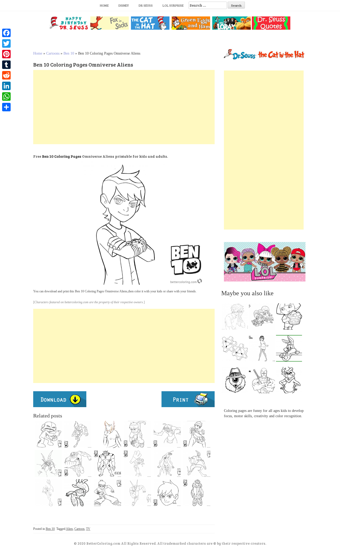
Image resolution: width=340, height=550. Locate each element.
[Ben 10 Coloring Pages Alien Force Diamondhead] (137, 492)
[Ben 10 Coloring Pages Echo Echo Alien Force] (48, 434)
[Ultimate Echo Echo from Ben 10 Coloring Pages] (77, 492)
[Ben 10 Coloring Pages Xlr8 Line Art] (196, 463)
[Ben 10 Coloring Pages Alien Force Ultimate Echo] (196, 492)
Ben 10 (68, 53)
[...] (236, 317)
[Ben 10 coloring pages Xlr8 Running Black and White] (48, 492)
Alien (69, 529)
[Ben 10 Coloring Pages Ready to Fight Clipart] (107, 492)
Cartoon (79, 529)
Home (104, 5)
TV (88, 529)
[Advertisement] (124, 107)
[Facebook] (6, 33)
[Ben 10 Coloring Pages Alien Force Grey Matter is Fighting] (137, 463)
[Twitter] (6, 43)
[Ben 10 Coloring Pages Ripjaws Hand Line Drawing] (167, 434)
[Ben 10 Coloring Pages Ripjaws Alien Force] (167, 463)
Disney (123, 5)
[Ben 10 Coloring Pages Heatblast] (77, 434)
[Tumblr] (6, 64)
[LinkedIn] (6, 86)
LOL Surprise (173, 5)
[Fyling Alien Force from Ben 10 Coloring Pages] (48, 463)
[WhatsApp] (6, 96)
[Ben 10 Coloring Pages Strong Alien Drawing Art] (77, 463)
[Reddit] (6, 75)
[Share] (6, 107)
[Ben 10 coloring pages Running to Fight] (137, 434)
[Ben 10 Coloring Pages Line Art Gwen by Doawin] (107, 434)
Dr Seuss (146, 5)
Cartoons (53, 53)
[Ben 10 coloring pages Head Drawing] (167, 492)
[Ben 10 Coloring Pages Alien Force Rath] (107, 463)
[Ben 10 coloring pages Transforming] (196, 434)
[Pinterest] (6, 54)
